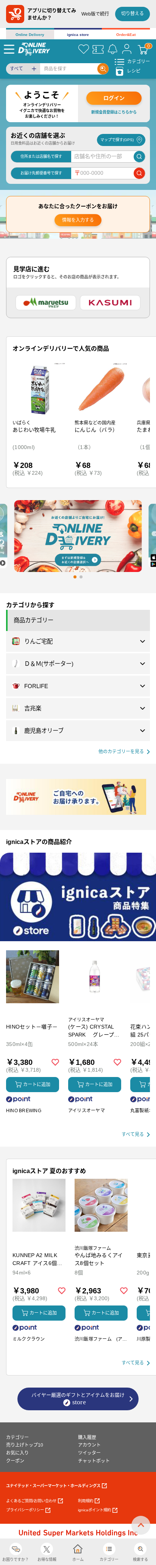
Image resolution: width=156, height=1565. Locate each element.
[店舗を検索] (139, 156)
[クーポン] (98, 49)
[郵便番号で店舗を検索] (139, 173)
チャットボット (94, 1461)
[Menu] (9, 49)
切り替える (132, 13)
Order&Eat (126, 35)
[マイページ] (127, 49)
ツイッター (89, 1453)
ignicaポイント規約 (94, 1510)
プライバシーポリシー (25, 1510)
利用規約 (85, 1501)
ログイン (114, 98)
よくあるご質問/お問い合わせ (31, 1501)
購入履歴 (87, 1437)
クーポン (15, 1461)
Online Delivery (30, 35)
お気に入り (17, 1453)
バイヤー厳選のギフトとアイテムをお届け (78, 1398)
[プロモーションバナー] (78, 897)
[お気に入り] (83, 49)
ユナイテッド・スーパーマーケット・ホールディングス (53, 1486)
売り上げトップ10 (24, 1445)
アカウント (89, 1445)
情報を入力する (78, 220)
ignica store (78, 35)
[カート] (142, 49)
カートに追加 (36, 1084)
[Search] (103, 69)
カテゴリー (17, 1437)
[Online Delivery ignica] (34, 49)
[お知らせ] (112, 49)
